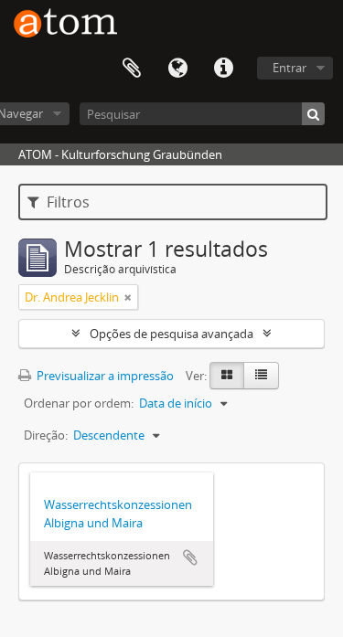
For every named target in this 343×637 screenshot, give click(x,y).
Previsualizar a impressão (104, 375)
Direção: (46, 435)
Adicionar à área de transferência (190, 557)
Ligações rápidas (223, 68)
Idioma (177, 68)
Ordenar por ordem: (79, 403)
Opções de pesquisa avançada (171, 333)
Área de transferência (132, 68)
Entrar (289, 67)
